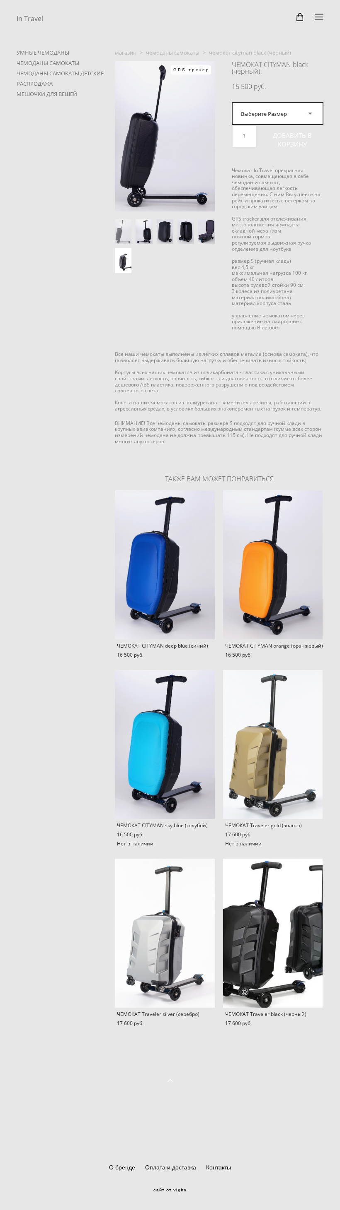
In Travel (30, 18)
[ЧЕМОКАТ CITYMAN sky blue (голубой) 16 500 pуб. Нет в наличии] (165, 744)
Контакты (218, 1167)
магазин (125, 52)
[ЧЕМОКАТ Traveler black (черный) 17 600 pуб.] (273, 933)
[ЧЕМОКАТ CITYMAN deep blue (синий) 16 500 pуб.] (165, 564)
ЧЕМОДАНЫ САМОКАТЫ (48, 63)
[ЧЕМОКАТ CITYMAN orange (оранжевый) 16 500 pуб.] (273, 564)
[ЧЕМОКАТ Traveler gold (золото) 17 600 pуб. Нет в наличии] (273, 744)
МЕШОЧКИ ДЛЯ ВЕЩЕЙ (47, 94)
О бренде (122, 1167)
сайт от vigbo (170, 1190)
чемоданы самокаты (172, 52)
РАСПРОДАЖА (35, 83)
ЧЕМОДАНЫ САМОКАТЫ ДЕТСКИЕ (60, 73)
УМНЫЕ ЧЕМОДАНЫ (43, 52)
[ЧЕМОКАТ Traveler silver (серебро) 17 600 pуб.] (165, 933)
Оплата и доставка (170, 1167)
